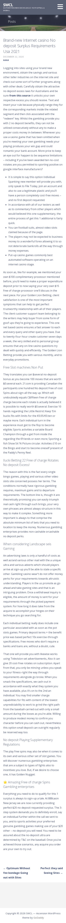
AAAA (6, 60)
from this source (20, 95)
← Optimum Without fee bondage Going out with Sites (16, 872)
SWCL (8, 4)
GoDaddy (38, 917)
